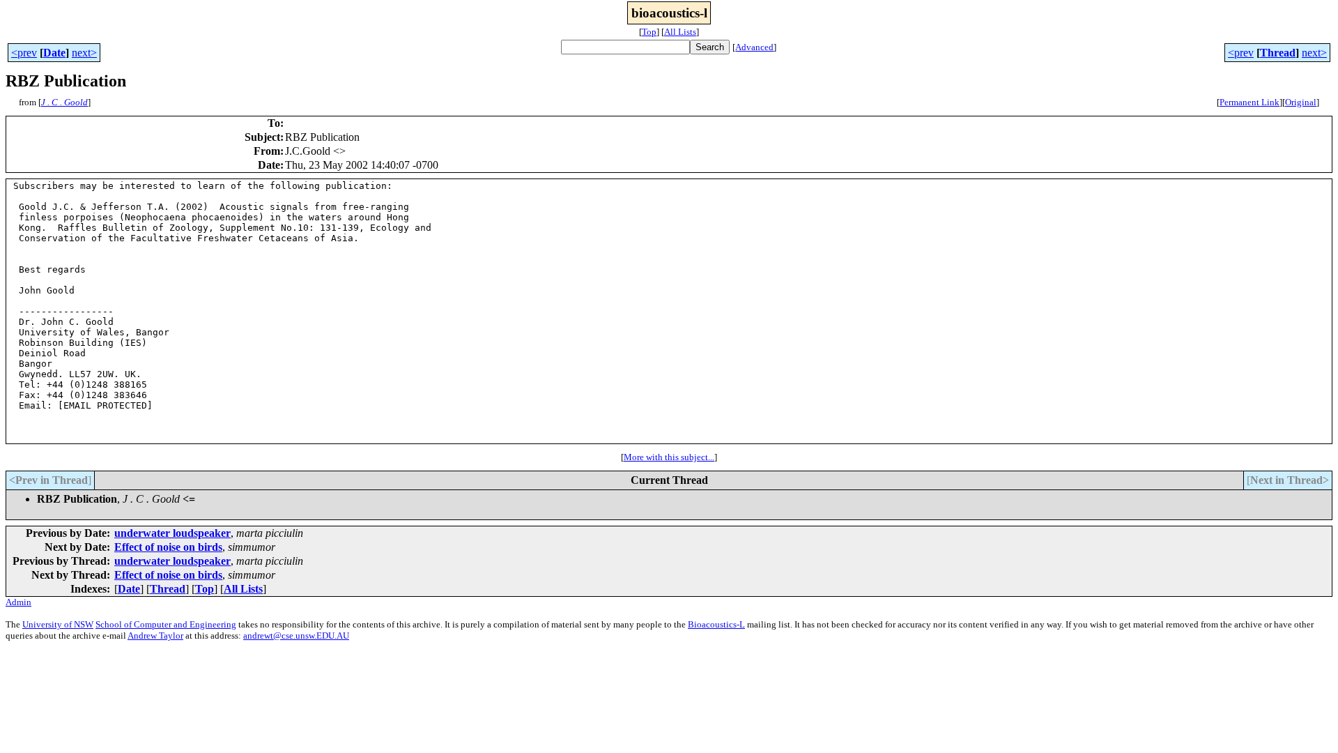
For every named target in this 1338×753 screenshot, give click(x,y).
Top (649, 31)
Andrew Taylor (155, 635)
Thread (1277, 53)
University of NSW (57, 624)
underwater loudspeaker (172, 533)
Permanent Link (1249, 102)
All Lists (680, 31)
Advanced (754, 47)
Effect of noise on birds (168, 547)
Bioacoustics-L (716, 624)
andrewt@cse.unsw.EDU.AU (296, 635)
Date (54, 53)
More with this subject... (669, 457)
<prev (24, 53)
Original (1300, 102)
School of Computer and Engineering (165, 624)
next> (84, 53)
